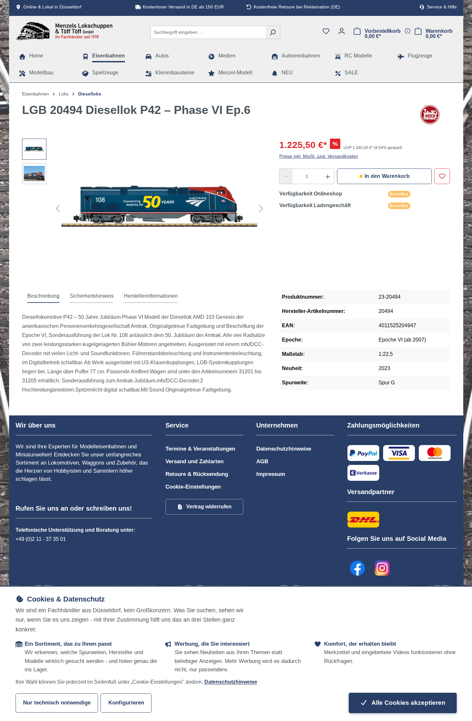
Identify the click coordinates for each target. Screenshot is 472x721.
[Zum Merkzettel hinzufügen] (442, 176)
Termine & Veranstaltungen (200, 449)
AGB (262, 461)
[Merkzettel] (326, 31)
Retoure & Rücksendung (196, 474)
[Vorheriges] (58, 208)
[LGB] (430, 115)
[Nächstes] (261, 208)
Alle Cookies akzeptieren (407, 702)
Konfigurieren (126, 703)
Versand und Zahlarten (194, 461)
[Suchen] (272, 32)
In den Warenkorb (387, 176)
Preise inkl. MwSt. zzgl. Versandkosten (318, 156)
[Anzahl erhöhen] (328, 176)
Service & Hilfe (442, 7)
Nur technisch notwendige (57, 703)
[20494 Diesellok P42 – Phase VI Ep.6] (159, 208)
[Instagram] (382, 568)
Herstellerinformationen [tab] (151, 296)
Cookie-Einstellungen (193, 487)
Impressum (270, 474)
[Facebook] (358, 568)
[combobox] (208, 32)
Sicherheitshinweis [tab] (92, 296)
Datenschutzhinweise (283, 449)
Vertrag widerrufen (209, 506)
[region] (144, 208)
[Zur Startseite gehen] (64, 31)
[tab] (43, 296)
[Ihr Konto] (341, 31)
